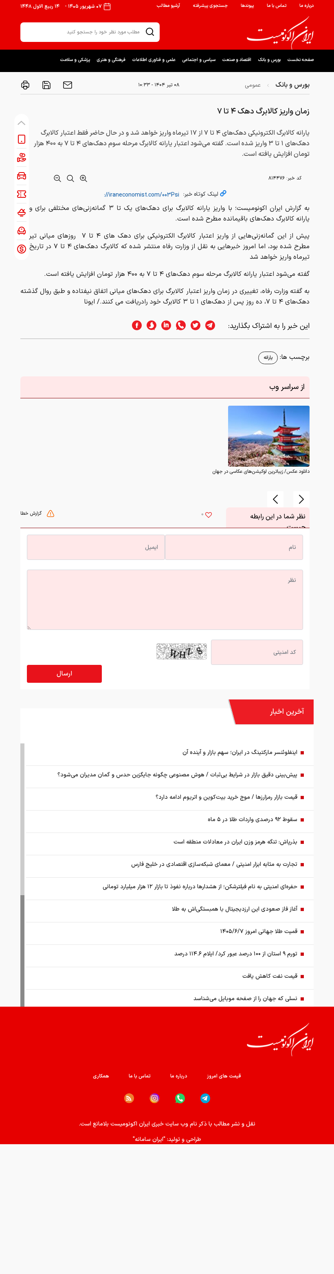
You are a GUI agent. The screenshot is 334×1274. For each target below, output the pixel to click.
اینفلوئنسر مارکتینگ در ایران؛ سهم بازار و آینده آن (239, 752)
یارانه (268, 357)
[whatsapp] (178, 326)
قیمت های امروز (224, 1076)
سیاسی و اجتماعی (198, 60)
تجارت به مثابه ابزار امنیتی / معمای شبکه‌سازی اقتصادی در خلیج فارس (214, 864)
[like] (208, 516)
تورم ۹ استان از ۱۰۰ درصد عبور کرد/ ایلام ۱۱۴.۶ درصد (235, 954)
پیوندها (247, 5)
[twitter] (193, 326)
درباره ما (306, 5)
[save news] (45, 85)
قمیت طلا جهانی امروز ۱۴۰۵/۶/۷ (258, 931)
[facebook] (134, 326)
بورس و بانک (269, 60)
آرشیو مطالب (168, 5)
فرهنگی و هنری (111, 60)
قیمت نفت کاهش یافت (269, 976)
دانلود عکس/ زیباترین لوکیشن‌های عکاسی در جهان (261, 471)
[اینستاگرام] (154, 1098)
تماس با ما (276, 5)
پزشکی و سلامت (75, 60)
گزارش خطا (31, 513)
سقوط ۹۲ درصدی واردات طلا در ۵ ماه (252, 819)
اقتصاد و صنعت (236, 60)
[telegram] (214, 326)
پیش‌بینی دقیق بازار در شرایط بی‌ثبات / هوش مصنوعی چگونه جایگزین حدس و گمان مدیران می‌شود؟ (177, 775)
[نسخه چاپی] (25, 85)
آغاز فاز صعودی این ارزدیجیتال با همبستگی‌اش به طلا (234, 909)
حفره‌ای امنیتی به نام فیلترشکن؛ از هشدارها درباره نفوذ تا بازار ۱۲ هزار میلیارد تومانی (200, 887)
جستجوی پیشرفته (210, 5)
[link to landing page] (280, 33)
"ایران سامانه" (149, 1139)
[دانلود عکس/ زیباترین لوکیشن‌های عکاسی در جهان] (269, 436)
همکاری (101, 1076)
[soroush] (149, 326)
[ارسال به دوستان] (67, 85)
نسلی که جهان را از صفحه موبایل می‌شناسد (245, 998)
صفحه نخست (300, 60)
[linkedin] (163, 326)
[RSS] (129, 1098)
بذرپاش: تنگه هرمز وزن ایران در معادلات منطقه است (235, 842)
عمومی (253, 85)
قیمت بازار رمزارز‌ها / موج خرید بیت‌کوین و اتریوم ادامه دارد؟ (226, 797)
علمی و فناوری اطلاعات (154, 60)
